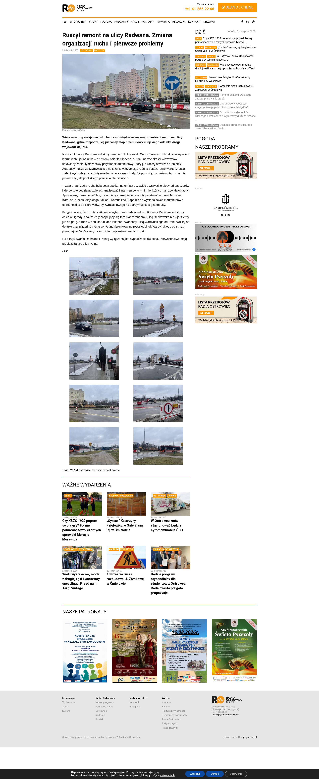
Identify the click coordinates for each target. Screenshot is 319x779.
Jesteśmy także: (138, 698)
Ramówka (163, 21)
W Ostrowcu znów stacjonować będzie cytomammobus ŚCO (167, 525)
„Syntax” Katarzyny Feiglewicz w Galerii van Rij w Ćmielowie (125, 525)
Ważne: (166, 698)
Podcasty (121, 21)
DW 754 (73, 470)
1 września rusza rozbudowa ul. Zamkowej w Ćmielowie (126, 578)
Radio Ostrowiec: (105, 698)
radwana (97, 470)
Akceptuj (195, 774)
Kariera (166, 706)
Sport (93, 21)
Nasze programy (142, 21)
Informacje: (68, 698)
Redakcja (178, 21)
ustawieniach (167, 775)
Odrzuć (215, 774)
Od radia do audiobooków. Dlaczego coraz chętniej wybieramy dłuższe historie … (225, 116)
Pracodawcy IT (170, 728)
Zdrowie (171, 496)
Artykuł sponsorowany (207, 95)
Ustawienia (236, 774)
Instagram (134, 706)
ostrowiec (85, 470)
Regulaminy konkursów (174, 715)
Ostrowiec (159, 496)
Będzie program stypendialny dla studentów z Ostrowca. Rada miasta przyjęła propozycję (168, 583)
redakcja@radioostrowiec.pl (225, 714)
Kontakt (194, 21)
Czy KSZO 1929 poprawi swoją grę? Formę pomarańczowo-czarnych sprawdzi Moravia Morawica (81, 530)
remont (107, 470)
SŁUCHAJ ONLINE (239, 7)
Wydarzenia (78, 21)
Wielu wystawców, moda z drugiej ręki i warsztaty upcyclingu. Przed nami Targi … (225, 68)
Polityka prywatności (173, 711)
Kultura (106, 21)
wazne (116, 470)
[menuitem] (65, 21)
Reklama (209, 21)
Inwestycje (99, 50)
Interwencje (86, 50)
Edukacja (158, 549)
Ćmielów (114, 549)
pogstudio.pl (250, 737)
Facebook (134, 702)
